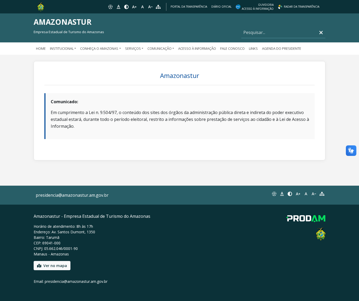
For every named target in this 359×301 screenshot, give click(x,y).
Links (253, 48)
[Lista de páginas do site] (322, 194)
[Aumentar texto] (134, 7)
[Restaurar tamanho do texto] (142, 7)
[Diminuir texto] (150, 7)
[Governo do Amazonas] (41, 6)
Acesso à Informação (197, 48)
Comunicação (159, 48)
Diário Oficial (221, 6)
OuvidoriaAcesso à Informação (258, 7)
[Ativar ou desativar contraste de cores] (126, 7)
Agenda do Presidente (281, 48)
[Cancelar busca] (321, 32)
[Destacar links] (118, 7)
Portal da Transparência (189, 6)
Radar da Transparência (301, 6)
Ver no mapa (55, 265)
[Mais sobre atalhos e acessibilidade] (273, 194)
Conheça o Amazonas (99, 48)
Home (41, 48)
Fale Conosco (232, 48)
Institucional (62, 48)
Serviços (133, 48)
